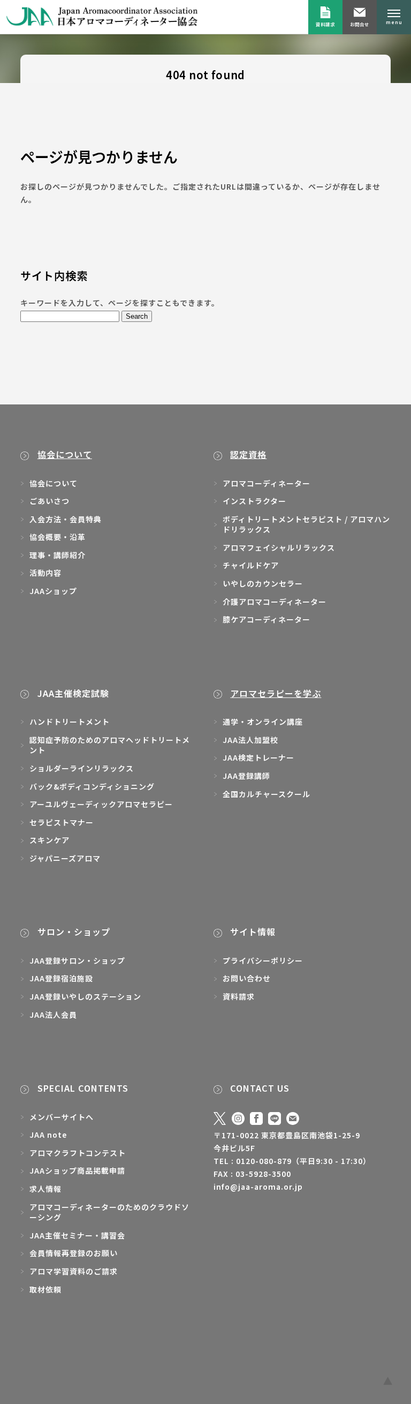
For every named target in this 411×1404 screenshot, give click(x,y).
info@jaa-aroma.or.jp (258, 1186)
